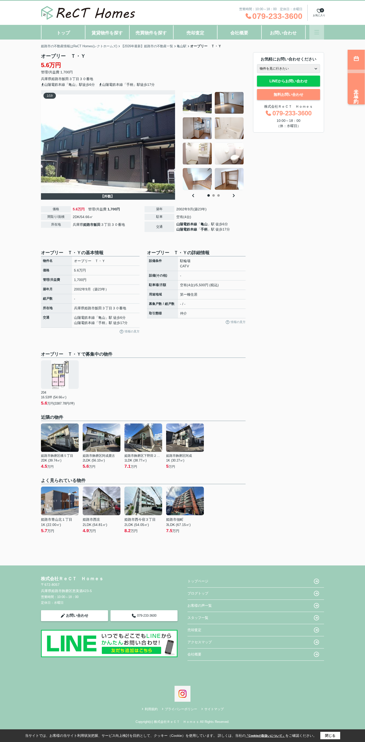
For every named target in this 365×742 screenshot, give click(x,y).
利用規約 (151, 709)
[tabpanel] (213, 141)
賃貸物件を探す (107, 32)
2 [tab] (213, 195)
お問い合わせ (283, 32)
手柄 (204, 229)
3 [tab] (218, 195)
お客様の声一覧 (199, 605)
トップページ (197, 581)
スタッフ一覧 (197, 618)
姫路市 (56, 79)
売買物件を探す (151, 32)
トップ (63, 32)
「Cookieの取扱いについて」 (265, 736)
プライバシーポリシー (181, 709)
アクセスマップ (199, 642)
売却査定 (195, 32)
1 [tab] (208, 195)
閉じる (330, 736)
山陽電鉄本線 (186, 224)
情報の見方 (132, 331)
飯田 (65, 79)
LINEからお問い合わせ (288, 81)
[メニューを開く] (317, 32)
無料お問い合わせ (288, 94)
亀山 (204, 224)
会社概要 (239, 32)
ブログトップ (197, 593)
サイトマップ (214, 709)
